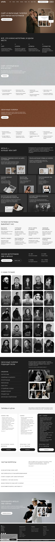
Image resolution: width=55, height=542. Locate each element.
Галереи (13, 1)
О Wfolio (17, 1)
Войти (51, 1)
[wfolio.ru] (3, 1)
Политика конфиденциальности (36, 540)
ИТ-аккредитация (46, 540)
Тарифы (25, 1)
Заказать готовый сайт (34, 531)
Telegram (44, 531)
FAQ (28, 1)
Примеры (21, 1)
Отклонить (5, 539)
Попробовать (5, 75)
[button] (11, 371)
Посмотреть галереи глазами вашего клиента (37, 367)
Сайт (10, 1)
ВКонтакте (44, 532)
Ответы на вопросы (22, 535)
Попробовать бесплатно (43, 1)
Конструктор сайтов (22, 528)
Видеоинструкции (46, 530)
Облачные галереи (22, 530)
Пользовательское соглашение (24, 540)
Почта (44, 535)
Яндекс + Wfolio (33, 1)
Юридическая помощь (34, 530)
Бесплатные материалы (35, 528)
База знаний (31, 465)
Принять (13, 539)
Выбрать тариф (17, 260)
